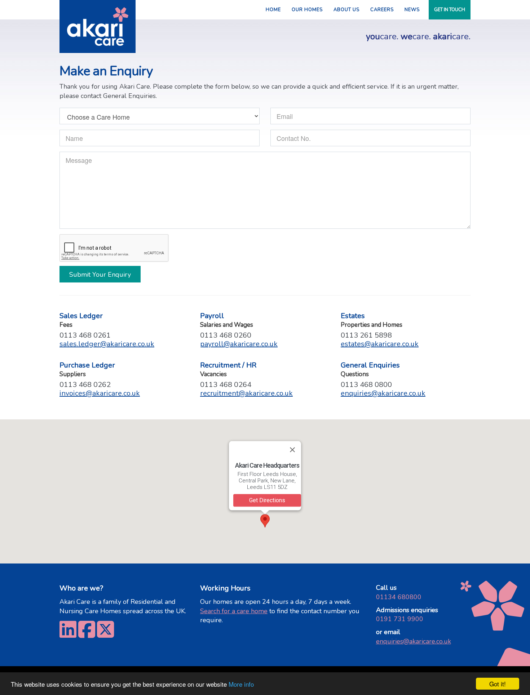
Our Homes (307, 9)
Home (273, 9)
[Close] (292, 450)
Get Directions (267, 500)
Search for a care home (234, 611)
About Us (346, 9)
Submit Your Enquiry (100, 274)
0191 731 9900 (399, 619)
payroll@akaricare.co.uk (239, 344)
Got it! (497, 683)
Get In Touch (449, 9)
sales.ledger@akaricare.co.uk (106, 344)
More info (241, 684)
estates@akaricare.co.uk (380, 344)
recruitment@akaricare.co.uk (246, 393)
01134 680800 (398, 597)
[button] (265, 520)
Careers (382, 9)
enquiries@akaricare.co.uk (383, 393)
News (412, 9)
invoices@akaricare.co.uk (99, 393)
